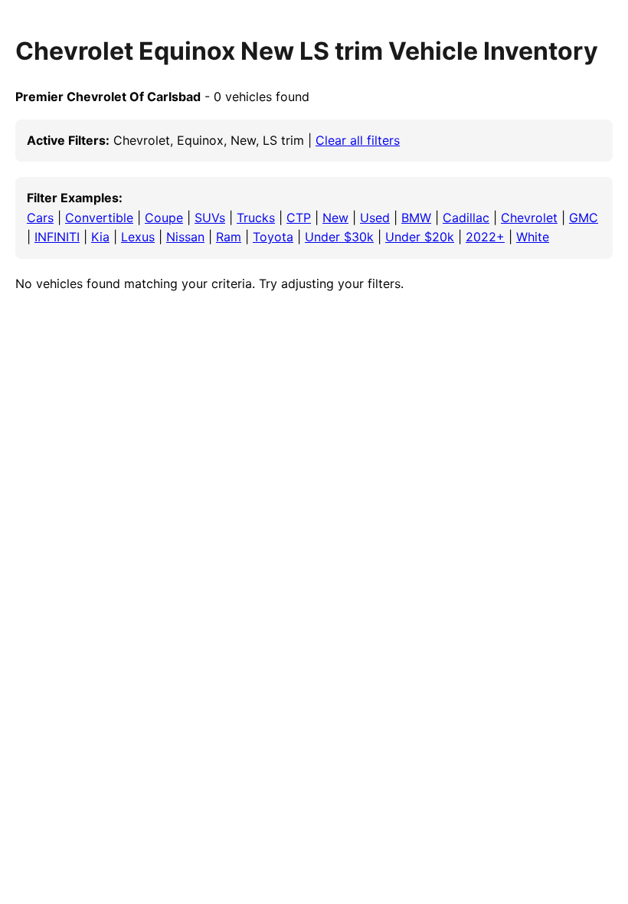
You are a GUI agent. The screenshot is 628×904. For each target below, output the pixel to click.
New (335, 217)
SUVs (210, 217)
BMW (416, 217)
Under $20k (419, 236)
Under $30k (339, 236)
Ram (228, 236)
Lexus (138, 236)
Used (375, 217)
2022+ (485, 236)
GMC (583, 217)
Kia (100, 236)
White (532, 236)
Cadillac (466, 217)
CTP (298, 217)
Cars (40, 217)
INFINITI (57, 236)
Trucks (256, 217)
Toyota (273, 236)
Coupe (164, 217)
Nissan (185, 236)
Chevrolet (529, 217)
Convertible (99, 217)
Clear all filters (358, 140)
